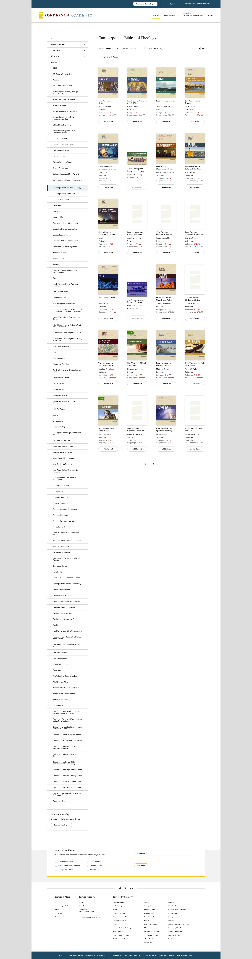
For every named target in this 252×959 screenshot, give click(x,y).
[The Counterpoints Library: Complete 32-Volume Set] (137, 289)
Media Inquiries (60, 917)
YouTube (131, 888)
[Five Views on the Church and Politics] (166, 279)
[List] (203, 48)
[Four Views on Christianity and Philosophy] (195, 214)
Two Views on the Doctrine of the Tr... (106, 364)
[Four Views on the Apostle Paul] (108, 410)
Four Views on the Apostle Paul (106, 429)
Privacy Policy (116, 955)
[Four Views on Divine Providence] (195, 410)
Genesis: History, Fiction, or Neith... (192, 298)
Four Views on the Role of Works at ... (195, 364)
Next (158, 464)
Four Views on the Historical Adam (164, 364)
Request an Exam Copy (145, 4)
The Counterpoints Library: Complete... (135, 301)
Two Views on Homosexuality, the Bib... (164, 233)
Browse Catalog (60, 825)
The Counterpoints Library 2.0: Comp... (135, 170)
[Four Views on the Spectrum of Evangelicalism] (166, 410)
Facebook (125, 888)
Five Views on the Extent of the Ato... (193, 167)
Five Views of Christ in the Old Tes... (137, 102)
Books (81, 902)
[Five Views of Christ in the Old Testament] (137, 83)
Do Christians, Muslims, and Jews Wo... (164, 167)
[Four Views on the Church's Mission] (137, 214)
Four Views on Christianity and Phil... (194, 233)
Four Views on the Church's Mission (135, 233)
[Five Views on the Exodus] (195, 83)
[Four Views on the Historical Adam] (166, 345)
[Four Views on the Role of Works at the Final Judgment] (195, 345)
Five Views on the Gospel (105, 102)
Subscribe (141, 865)
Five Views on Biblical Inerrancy (136, 364)
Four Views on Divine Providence (194, 429)
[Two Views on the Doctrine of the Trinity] (108, 345)
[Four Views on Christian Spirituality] (137, 410)
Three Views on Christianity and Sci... (107, 167)
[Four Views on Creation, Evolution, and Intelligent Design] (108, 214)
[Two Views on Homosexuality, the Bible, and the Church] (166, 214)
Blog (56, 902)
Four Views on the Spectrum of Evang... (165, 429)
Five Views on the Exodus (192, 102)
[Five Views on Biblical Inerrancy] (137, 345)
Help (57, 909)
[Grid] (199, 48)
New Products (84, 906)
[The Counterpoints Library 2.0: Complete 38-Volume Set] (137, 159)
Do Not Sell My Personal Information (159, 955)
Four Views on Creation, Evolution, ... (107, 233)
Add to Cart (108, 121)
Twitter (120, 888)
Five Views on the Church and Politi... (164, 298)
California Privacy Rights (133, 955)
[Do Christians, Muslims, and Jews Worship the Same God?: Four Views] (166, 148)
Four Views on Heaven (165, 101)
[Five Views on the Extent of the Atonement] (195, 148)
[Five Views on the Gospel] (108, 83)
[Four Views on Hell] (108, 279)
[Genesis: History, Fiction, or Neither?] (195, 279)
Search (211, 3)
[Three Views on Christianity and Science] (108, 148)
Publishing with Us (61, 906)
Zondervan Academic (65, 15)
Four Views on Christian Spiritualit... (136, 429)
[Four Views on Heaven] (166, 82)
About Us (58, 913)
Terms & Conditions (183, 955)
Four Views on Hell (106, 297)
